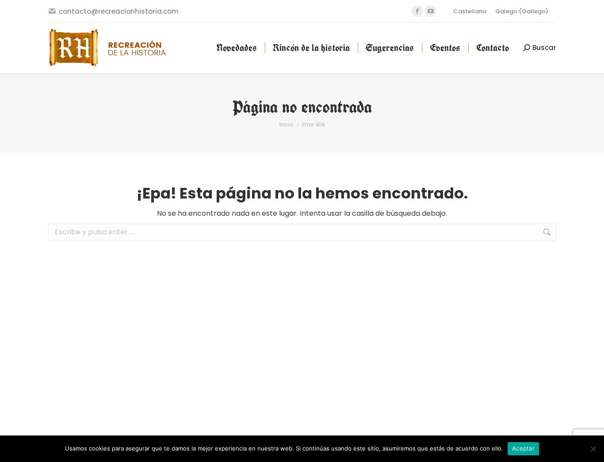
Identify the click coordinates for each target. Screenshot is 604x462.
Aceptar (523, 448)
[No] (593, 448)
